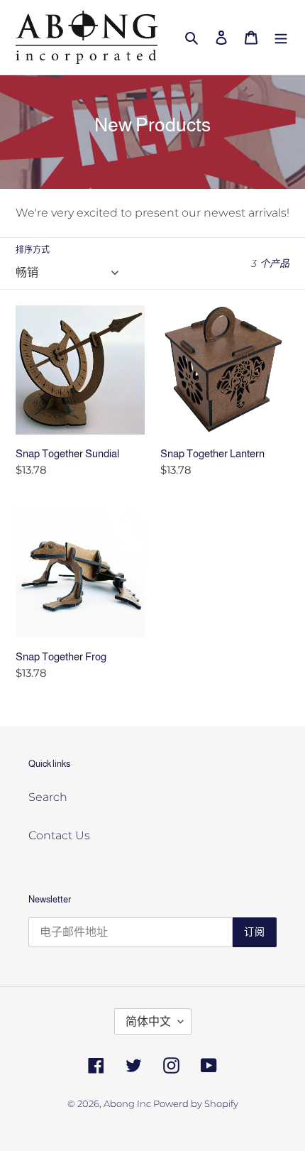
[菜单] (281, 37)
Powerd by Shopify (195, 1103)
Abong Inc (128, 1103)
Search (47, 797)
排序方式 (33, 249)
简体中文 (148, 1021)
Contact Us (59, 835)
